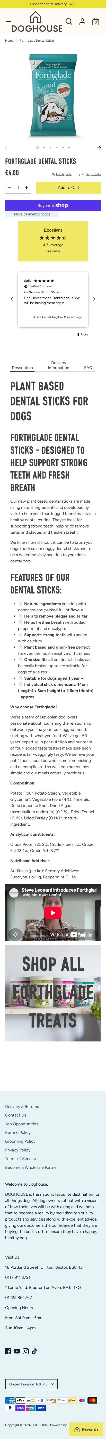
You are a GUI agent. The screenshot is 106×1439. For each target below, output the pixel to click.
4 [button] (56, 147)
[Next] (99, 147)
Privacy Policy (17, 1150)
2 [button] (44, 147)
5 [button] (63, 147)
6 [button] (69, 147)
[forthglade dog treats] (53, 993)
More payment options (32, 214)
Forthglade (64, 174)
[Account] (82, 19)
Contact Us (15, 1115)
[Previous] (7, 147)
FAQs (89, 367)
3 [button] (50, 147)
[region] (53, 299)
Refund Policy (18, 1132)
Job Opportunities (21, 1123)
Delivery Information (58, 365)
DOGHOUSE (40, 1425)
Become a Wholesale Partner (31, 1167)
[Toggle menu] (6, 21)
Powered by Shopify (64, 1425)
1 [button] (37, 147)
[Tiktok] (34, 1351)
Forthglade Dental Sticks (37, 40)
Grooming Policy (20, 1141)
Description (22, 367)
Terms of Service (20, 1158)
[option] (53, 95)
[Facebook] (8, 1351)
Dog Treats (93, 174)
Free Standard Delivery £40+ (53, 4)
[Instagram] (26, 1351)
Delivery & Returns (22, 1106)
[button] (12, 299)
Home (9, 40)
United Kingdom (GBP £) (29, 1384)
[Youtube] (17, 1351)
